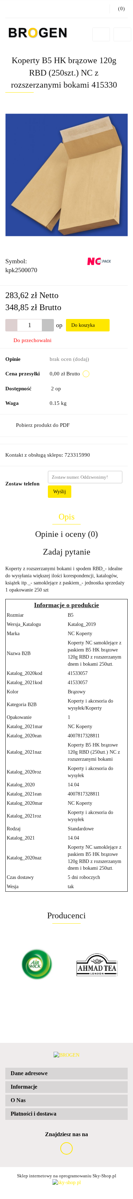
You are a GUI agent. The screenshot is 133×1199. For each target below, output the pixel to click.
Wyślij (59, 491)
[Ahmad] (97, 964)
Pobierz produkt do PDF (43, 425)
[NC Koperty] (103, 260)
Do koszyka (83, 325)
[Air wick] (36, 964)
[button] (66, 1073)
